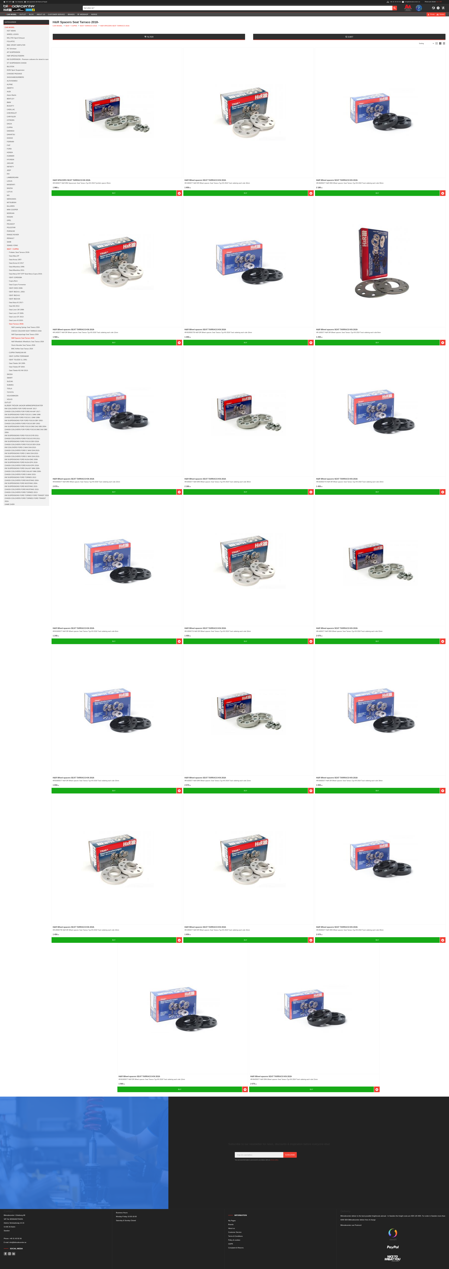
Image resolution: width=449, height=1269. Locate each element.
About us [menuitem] (41, 14)
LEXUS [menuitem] (9, 181)
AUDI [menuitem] (9, 92)
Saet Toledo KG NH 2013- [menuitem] (18, 370)
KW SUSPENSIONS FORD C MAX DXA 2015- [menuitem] (21, 453)
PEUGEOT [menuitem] (11, 224)
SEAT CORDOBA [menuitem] (15, 277)
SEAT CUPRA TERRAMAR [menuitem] (19, 356)
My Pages (232, 1221)
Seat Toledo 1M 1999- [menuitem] (17, 363)
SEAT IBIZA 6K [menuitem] (14, 299)
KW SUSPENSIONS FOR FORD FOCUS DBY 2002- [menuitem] (24, 420)
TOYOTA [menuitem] (10, 392)
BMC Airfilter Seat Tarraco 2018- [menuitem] (22, 349)
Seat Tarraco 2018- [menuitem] (16, 324)
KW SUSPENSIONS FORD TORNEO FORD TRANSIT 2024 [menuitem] (27, 495)
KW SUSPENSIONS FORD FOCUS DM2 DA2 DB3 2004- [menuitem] (26, 426)
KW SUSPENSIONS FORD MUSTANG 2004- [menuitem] (21, 483)
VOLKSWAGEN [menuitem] (12, 396)
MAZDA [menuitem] (10, 188)
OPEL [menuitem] (9, 220)
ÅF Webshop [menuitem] (82, 14)
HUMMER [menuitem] (10, 156)
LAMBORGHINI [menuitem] (12, 177)
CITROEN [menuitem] (10, 120)
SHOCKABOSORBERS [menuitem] (15, 77)
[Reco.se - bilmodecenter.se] (418, 8)
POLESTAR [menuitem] (11, 227)
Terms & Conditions (235, 1236)
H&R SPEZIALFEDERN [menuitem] (15, 56)
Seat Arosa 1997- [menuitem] (15, 259)
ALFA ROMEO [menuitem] (12, 81)
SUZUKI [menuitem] (10, 381)
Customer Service (234, 1232)
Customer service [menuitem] (56, 14)
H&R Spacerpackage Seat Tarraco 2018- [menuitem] (25, 334)
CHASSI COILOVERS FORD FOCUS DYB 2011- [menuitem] (22, 438)
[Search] (394, 8)
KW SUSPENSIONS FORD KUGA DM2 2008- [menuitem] (21, 459)
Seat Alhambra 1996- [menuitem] (17, 267)
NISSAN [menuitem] (10, 217)
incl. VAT (439, 2)
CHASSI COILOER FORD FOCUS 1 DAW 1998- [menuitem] (22, 417)
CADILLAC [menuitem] (11, 109)
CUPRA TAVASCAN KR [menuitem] (17, 352)
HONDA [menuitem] (10, 152)
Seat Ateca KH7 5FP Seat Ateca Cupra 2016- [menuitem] (25, 274)
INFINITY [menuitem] (10, 167)
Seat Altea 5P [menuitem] (14, 256)
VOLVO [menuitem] (9, 399)
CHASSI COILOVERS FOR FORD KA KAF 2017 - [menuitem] (23, 411)
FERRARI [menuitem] (10, 142)
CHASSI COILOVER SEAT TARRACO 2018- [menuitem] (26, 331)
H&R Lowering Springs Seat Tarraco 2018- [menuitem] (25, 327)
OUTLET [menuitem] (23, 14)
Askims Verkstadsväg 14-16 (14, 1223)
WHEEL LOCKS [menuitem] (12, 34)
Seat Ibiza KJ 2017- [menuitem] (16, 302)
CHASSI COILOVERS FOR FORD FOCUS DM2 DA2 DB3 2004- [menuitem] (26, 431)
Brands (231, 1224)
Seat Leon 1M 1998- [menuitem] (16, 310)
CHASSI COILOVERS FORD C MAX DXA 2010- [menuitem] (22, 450)
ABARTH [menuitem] (10, 88)
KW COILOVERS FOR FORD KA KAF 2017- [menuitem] (21, 408)
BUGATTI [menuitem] (10, 106)
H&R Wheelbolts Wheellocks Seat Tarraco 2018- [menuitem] (27, 341)
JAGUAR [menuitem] (10, 163)
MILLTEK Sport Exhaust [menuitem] (16, 38)
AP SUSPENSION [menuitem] (13, 52)
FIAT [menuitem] (8, 145)
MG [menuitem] (8, 195)
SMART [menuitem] (10, 378)
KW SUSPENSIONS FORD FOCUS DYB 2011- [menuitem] (22, 435)
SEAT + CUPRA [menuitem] (13, 249)
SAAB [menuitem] (9, 242)
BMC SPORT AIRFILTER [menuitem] (16, 45)
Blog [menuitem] (31, 14)
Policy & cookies (234, 1240)
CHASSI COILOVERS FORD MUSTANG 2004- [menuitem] (22, 480)
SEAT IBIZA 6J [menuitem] (14, 295)
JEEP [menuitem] (9, 170)
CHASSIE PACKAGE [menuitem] (14, 74)
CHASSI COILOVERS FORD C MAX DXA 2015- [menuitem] (22, 456)
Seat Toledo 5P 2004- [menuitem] (17, 367)
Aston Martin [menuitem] (11, 95)
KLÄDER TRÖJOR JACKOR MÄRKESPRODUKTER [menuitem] (24, 405)
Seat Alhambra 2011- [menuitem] (17, 270)
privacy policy (274, 1160)
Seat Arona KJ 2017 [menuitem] (16, 263)
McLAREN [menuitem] (10, 206)
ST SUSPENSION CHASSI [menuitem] (16, 63)
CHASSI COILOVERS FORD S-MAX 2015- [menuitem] (20, 474)
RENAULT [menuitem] (10, 238)
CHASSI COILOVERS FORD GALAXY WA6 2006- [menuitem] (23, 471)
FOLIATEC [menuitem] (11, 41)
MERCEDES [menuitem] (11, 199)
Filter (150, 37)
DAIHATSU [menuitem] (11, 134)
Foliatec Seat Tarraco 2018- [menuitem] (19, 252)
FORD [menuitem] (9, 149)
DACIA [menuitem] (9, 124)
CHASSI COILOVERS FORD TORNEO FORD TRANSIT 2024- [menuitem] (25, 499)
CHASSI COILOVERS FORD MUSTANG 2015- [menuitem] (22, 489)
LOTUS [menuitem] (9, 192)
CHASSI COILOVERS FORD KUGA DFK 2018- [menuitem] (22, 465)
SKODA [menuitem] (10, 374)
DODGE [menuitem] (10, 138)
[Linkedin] (13, 1253)
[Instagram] (9, 1253)
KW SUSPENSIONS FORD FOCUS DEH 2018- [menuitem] (22, 441)
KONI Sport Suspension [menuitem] (15, 70)
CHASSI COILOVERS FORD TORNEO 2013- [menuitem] (21, 492)
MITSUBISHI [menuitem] (11, 202)
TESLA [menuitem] (9, 388)
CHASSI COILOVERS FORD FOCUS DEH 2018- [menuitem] (23, 444)
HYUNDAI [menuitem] (10, 159)
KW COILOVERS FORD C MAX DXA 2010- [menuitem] (20, 447)
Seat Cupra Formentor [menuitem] (17, 284)
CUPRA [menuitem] (10, 127)
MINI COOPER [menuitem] (12, 210)
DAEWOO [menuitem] (10, 131)
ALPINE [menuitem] (10, 84)
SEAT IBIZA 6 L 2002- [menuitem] (17, 292)
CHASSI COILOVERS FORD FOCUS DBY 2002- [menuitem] (22, 423)
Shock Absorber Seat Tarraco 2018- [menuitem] (23, 345)
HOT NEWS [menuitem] (11, 31)
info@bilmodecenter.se (17, 1242)
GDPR (230, 1244)
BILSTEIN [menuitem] (10, 66)
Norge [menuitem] (94, 14)
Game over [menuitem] (9, 504)
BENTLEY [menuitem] (10, 99)
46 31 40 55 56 (16, 1238)
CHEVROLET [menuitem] (12, 113)
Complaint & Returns (236, 1248)
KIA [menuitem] (8, 174)
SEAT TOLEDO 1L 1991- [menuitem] (18, 360)
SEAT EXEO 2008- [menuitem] (16, 288)
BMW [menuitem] (9, 102)
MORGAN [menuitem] (10, 213)
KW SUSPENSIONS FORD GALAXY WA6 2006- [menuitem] (22, 468)
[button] (438, 8)
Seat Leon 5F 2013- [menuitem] (16, 317)
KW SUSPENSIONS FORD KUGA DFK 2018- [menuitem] (21, 462)
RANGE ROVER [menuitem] (13, 235)
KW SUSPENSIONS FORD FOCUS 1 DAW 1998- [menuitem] (23, 414)
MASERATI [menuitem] (11, 184)
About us (231, 1228)
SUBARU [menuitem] (10, 385)
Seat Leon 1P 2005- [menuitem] (16, 313)
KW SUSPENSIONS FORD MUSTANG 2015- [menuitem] (21, 486)
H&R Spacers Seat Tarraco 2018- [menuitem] (22, 338)
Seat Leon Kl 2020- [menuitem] (16, 320)
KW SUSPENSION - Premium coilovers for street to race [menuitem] (27, 59)
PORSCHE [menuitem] (11, 231)
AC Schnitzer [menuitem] (11, 49)
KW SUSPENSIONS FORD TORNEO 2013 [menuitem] (20, 477)
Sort (350, 37)
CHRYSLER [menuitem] (11, 117)
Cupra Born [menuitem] (13, 281)
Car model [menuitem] (12, 14)
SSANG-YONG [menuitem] (12, 245)
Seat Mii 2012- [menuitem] (14, 306)
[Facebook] (5, 1253)
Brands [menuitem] (71, 14)
